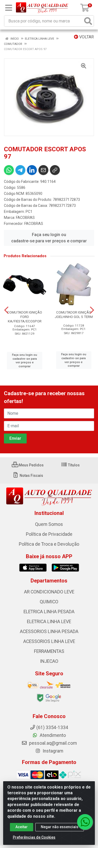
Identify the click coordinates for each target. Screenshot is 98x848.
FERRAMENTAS (49, 651)
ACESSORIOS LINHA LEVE (49, 641)
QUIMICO (49, 601)
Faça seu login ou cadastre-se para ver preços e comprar (49, 237)
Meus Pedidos (31, 465)
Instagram (52, 751)
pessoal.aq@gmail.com (52, 743)
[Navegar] (6, 310)
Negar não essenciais (59, 827)
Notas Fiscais (31, 475)
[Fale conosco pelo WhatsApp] (85, 822)
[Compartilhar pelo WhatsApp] (9, 170)
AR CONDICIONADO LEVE (49, 591)
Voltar (86, 36)
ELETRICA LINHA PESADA (49, 611)
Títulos (73, 465)
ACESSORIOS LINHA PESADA (49, 631)
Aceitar (21, 827)
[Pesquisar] (88, 21)
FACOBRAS (25, 217)
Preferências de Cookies (34, 837)
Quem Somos (49, 524)
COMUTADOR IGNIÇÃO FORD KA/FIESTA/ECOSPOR (24, 316)
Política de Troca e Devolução (49, 544)
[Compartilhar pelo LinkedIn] (32, 170)
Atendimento (52, 735)
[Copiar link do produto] (55, 170)
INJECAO (49, 661)
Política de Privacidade (49, 534)
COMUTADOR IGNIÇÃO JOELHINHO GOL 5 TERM (74, 314)
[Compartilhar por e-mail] (43, 170)
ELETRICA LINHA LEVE (49, 621)
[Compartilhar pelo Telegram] (20, 170)
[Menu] (8, 8)
